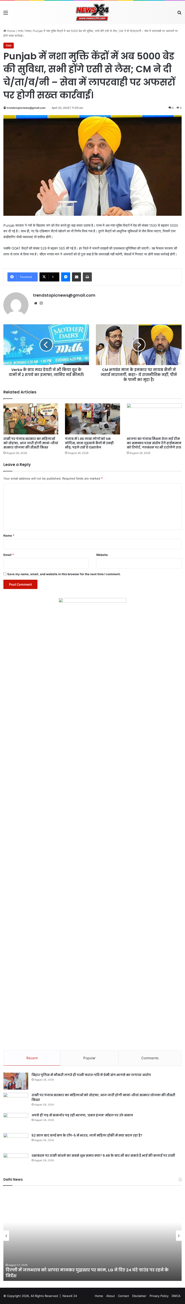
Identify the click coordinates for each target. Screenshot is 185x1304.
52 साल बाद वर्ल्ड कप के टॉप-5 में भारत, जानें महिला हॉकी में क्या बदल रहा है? (87, 1135)
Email (8, 555)
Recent (32, 1058)
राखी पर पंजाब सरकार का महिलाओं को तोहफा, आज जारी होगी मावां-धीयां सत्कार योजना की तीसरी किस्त (30, 443)
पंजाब (28, 31)
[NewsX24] (92, 12)
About (110, 1296)
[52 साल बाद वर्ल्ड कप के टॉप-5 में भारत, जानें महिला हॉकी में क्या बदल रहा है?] (15, 1141)
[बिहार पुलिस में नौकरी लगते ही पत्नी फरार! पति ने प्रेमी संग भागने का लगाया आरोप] (15, 1081)
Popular (89, 1058)
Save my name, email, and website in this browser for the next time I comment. (64, 574)
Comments (150, 1058)
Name (8, 535)
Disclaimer (139, 1296)
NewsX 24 (69, 1296)
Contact (123, 1296)
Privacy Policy (159, 1296)
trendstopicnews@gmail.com (26, 107)
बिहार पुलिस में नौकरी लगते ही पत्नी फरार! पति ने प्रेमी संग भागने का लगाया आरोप (91, 1075)
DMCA (176, 1296)
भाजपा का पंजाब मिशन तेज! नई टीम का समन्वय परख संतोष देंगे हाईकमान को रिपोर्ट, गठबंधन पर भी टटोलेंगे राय (154, 443)
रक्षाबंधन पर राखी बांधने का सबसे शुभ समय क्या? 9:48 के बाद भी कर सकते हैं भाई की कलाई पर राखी (103, 1155)
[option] (92, 1235)
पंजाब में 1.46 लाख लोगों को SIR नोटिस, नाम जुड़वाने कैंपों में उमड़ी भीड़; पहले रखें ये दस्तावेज (89, 443)
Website (102, 555)
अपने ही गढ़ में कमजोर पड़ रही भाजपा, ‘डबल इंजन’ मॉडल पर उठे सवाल (82, 1115)
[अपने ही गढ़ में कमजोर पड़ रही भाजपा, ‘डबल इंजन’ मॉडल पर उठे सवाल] (15, 1121)
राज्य (20, 31)
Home (10, 31)
